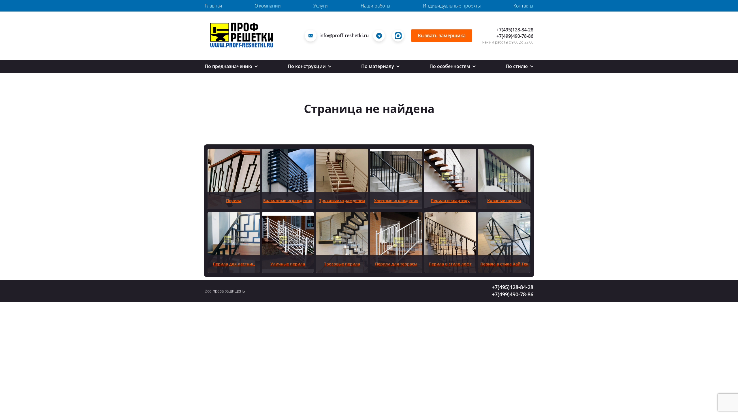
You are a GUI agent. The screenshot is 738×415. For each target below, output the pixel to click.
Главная (213, 6)
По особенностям (450, 66)
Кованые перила (504, 200)
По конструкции (307, 66)
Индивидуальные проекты (452, 6)
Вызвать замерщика (442, 35)
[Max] (399, 36)
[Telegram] (380, 36)
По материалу (378, 66)
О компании (268, 6)
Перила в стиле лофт (450, 264)
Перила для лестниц (234, 264)
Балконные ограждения (287, 200)
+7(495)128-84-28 (514, 30)
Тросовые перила (342, 264)
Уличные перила (287, 264)
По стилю (517, 66)
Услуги (320, 6)
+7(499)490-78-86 (514, 36)
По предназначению (229, 66)
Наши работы (375, 6)
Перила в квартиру (450, 200)
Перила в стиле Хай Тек (504, 264)
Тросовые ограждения (342, 200)
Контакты (523, 6)
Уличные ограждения (396, 200)
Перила (233, 200)
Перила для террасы (396, 264)
